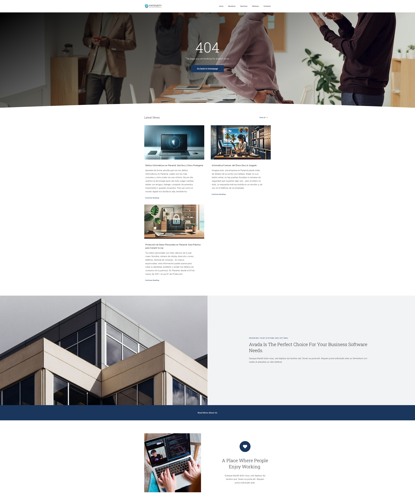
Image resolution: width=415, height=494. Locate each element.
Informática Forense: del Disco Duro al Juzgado (234, 165)
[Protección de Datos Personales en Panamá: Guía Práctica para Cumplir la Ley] (174, 222)
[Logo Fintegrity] (153, 5)
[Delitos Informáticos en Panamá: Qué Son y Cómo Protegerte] (174, 142)
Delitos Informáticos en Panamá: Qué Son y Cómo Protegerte (174, 165)
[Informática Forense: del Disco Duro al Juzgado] (241, 142)
